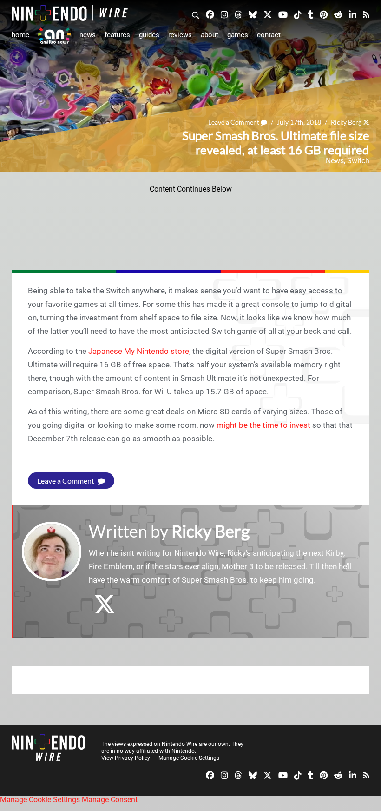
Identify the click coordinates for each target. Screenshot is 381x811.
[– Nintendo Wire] (70, 13)
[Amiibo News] (54, 35)
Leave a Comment (234, 122)
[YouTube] (283, 14)
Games (237, 35)
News (87, 35)
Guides (149, 35)
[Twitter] (267, 14)
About (209, 35)
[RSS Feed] (366, 14)
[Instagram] (224, 14)
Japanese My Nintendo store (138, 351)
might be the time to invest (263, 425)
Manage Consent (110, 799)
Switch (358, 160)
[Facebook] (210, 14)
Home (20, 35)
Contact (269, 35)
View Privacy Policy (125, 758)
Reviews (180, 35)
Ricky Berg (346, 122)
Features (117, 35)
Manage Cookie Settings (188, 758)
